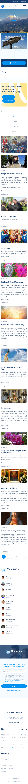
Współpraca (4, 771)
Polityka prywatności (6, 759)
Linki (21, 740)
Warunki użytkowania (6, 762)
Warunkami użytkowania (15, 680)
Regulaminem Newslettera (10, 681)
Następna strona (14, 561)
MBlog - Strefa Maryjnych (15, 27)
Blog (13, 747)
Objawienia (14, 740)
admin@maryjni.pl (14, 722)
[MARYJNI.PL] (6, 6)
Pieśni (2, 744)
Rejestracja (15, 1)
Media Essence (18, 781)
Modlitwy (3, 740)
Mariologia (3, 747)
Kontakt (22, 747)
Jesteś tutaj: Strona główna (14, 24)
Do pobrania (23, 744)
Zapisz (13, 686)
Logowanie (23, 1)
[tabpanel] (14, 41)
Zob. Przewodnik (9, 100)
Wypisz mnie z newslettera (14, 690)
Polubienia (15, 46)
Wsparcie (14, 744)
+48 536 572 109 (16, 718)
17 (24, 556)
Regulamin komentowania (7, 768)
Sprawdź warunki (8, 97)
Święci (13, 734)
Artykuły (3, 737)
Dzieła (13, 737)
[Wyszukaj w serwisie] (15, 6)
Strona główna (5, 734)
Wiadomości (23, 734)
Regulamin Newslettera (7, 765)
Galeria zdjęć (23, 737)
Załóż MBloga (15, 62)
